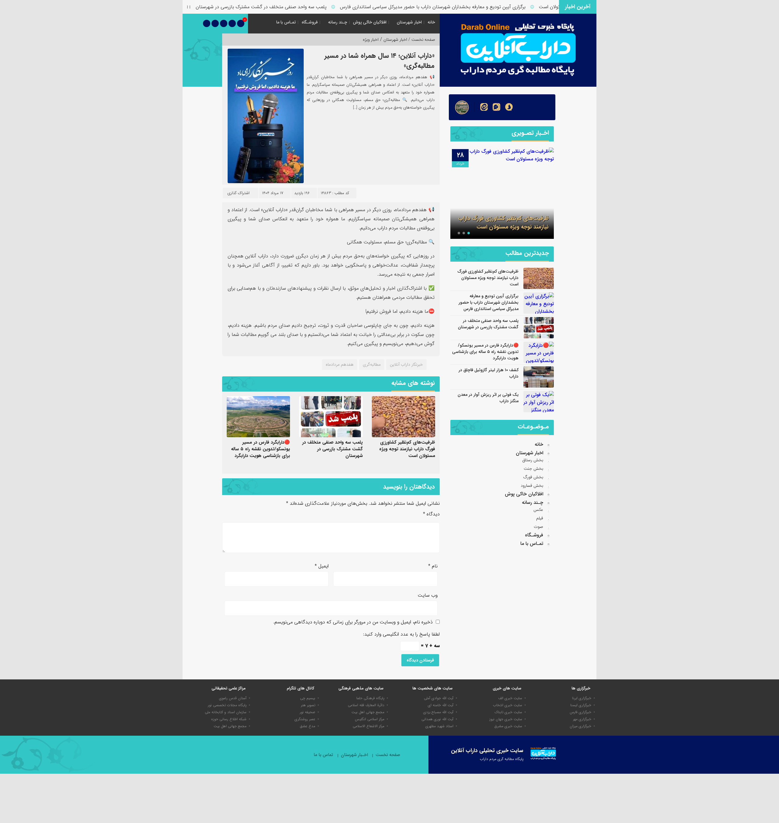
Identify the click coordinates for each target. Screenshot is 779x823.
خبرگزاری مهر (582, 719)
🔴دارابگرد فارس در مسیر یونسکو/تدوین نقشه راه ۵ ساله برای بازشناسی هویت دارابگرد (260, 449)
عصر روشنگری (305, 719)
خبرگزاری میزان (580, 726)
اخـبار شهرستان (354, 755)
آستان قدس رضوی (232, 698)
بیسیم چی (307, 698)
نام (433, 566)
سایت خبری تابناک (508, 712)
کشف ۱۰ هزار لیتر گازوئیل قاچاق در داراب (489, 373)
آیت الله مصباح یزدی (438, 712)
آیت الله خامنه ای (440, 705)
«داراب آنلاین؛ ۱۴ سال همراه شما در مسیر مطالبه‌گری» (379, 61)
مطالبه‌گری (372, 364)
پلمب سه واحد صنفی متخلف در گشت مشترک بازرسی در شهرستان (281, 7)
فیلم (539, 518)
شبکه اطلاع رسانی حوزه (228, 719)
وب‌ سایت (428, 595)
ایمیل (322, 566)
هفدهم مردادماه (340, 364)
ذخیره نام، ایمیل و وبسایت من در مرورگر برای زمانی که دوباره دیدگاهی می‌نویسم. (353, 622)
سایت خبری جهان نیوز (505, 719)
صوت (538, 526)
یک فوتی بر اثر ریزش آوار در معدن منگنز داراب (488, 397)
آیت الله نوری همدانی (437, 719)
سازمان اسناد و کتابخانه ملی (225, 712)
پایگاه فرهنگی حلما (370, 698)
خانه (431, 22)
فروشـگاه (310, 22)
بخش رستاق (532, 460)
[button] (468, 233)
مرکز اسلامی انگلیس (369, 719)
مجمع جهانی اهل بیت (367, 712)
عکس (538, 509)
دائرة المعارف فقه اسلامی (366, 705)
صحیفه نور (307, 712)
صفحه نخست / (421, 39)
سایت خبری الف (510, 698)
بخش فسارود (532, 485)
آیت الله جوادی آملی (438, 698)
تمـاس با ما (286, 22)
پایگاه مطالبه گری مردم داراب (501, 759)
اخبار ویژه (371, 39)
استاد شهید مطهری (439, 726)
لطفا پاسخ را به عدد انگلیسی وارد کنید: (401, 634)
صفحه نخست (388, 755)
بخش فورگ (533, 477)
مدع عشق (307, 726)
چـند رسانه (337, 22)
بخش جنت (533, 468)
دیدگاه (431, 514)
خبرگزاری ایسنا (580, 705)
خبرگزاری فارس (580, 712)
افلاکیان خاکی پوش (369, 22)
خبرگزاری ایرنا (581, 698)
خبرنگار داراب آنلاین (406, 364)
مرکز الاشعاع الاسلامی (368, 726)
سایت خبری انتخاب (507, 705)
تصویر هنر (308, 705)
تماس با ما (323, 755)
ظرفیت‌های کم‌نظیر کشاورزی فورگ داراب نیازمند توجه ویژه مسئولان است (407, 449)
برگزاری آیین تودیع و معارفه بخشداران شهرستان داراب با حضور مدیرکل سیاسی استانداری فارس (453, 7)
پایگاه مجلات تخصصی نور (227, 705)
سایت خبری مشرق (508, 726)
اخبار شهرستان (409, 22)
